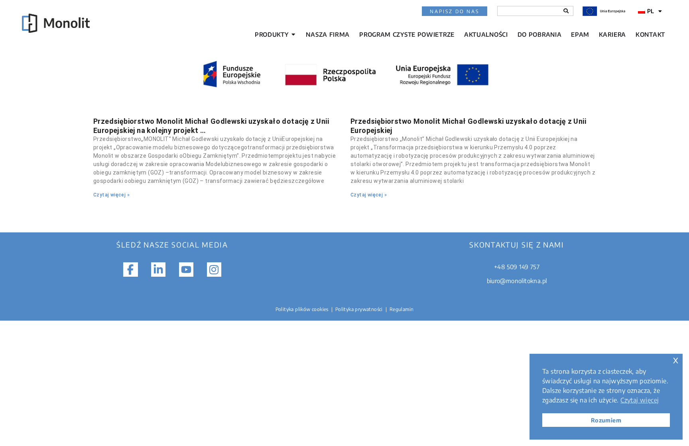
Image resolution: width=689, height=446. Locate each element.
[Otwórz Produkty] (293, 34)
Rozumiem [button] (606, 420)
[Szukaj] (566, 11)
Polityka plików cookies (302, 309)
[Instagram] (214, 269)
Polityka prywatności (359, 309)
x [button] (675, 359)
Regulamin (402, 309)
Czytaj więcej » (111, 195)
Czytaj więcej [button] (639, 400)
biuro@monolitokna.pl (517, 280)
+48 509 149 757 (516, 266)
